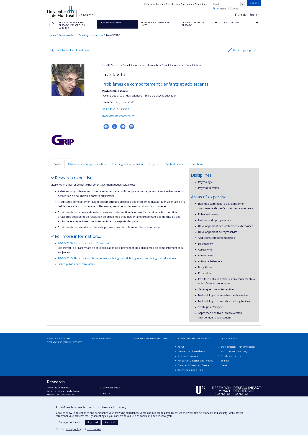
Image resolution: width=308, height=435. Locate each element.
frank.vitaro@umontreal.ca (118, 116)
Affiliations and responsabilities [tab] (87, 164)
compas (225, 360)
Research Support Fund (190, 369)
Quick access (229, 338)
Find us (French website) (234, 351)
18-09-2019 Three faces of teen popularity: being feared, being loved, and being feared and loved (118, 258)
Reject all (92, 422)
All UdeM (235, 8)
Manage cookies (69, 422)
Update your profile (245, 50)
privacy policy (73, 429)
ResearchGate (106, 126)
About (181, 346)
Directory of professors (91, 35)
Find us (106, 393)
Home (53, 35)
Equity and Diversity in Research (195, 365)
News (224, 365)
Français (240, 15)
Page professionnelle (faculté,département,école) (114, 126)
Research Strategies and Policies (195, 360)
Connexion (200, 4)
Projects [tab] (154, 164)
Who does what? (111, 387)
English (254, 15)
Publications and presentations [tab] (184, 164)
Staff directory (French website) (238, 346)
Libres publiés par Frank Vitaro (76, 264)
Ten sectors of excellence (191, 351)
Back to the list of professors (73, 50)
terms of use (94, 429)
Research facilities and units (151, 338)
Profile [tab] (57, 164)
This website (220, 8)
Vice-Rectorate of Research (194, 338)
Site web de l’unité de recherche (123, 126)
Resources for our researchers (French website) (64, 340)
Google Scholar (131, 126)
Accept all (109, 422)
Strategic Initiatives (188, 356)
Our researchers (67, 35)
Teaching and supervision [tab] (127, 164)
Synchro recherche (231, 356)
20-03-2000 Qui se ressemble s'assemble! (84, 243)
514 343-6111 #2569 (115, 109)
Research (86, 15)
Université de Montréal (60, 11)
